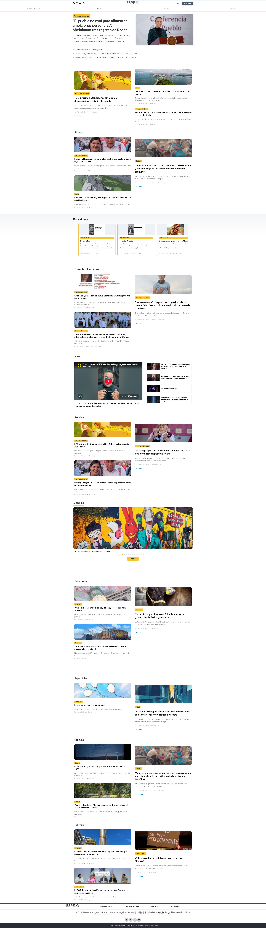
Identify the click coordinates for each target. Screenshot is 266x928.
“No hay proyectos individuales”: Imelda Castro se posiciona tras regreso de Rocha (162, 452)
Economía (166, 9)
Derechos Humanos (33, 9)
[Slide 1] (122, 554)
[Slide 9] (138, 554)
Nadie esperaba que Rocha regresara (89, 50)
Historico (175, 906)
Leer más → (78, 116)
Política (99, 9)
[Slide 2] (124, 554)
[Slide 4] (128, 554)
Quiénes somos (106, 906)
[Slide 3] (126, 554)
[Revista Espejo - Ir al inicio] (72, 905)
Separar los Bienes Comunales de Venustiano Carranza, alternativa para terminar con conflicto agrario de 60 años (101, 335)
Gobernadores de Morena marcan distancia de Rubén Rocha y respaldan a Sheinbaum (107, 57)
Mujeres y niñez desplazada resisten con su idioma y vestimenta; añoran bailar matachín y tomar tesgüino (163, 168)
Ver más (133, 558)
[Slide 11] (141, 554)
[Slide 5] (130, 554)
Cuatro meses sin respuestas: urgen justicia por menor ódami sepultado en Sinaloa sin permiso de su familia (162, 305)
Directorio (155, 906)
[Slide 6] (132, 554)
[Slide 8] (136, 554)
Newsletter (187, 3)
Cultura (232, 9)
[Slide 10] (139, 554)
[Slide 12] (143, 554)
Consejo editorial (131, 906)
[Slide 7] (134, 554)
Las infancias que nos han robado (89, 705)
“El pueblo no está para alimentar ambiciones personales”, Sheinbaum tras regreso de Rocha (100, 25)
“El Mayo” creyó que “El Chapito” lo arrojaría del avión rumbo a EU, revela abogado (106, 53)
